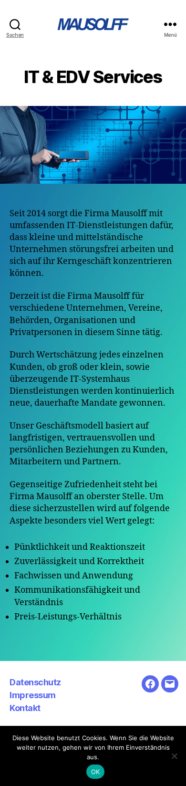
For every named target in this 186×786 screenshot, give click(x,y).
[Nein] (174, 756)
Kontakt (25, 708)
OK (95, 772)
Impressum (33, 695)
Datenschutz (35, 682)
